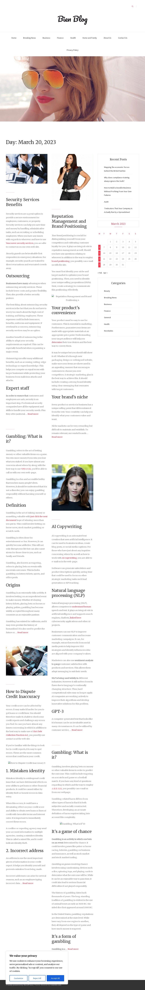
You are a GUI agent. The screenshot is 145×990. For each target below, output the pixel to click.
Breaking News (29, 38)
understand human (81, 606)
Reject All (37, 978)
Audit (106, 201)
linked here (75, 617)
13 (99, 254)
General (107, 317)
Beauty (107, 291)
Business (46, 38)
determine (57, 342)
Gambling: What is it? (24, 439)
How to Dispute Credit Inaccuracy (23, 694)
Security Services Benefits (22, 202)
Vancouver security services (19, 243)
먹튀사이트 (26, 469)
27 (99, 265)
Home (13, 38)
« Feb (100, 272)
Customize (18, 978)
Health (73, 38)
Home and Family (90, 38)
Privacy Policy (72, 50)
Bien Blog (73, 18)
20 (99, 259)
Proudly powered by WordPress (19, 985)
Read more (33, 414)
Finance (60, 38)
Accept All (55, 978)
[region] (37, 967)
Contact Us (122, 38)
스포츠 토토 (57, 788)
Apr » (105, 272)
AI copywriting (69, 558)
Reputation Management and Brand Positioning (69, 221)
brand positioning (61, 261)
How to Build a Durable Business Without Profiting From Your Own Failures (118, 191)
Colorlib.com (56, 985)
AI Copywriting (67, 526)
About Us (107, 38)
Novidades (108, 330)
